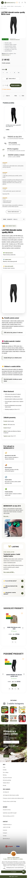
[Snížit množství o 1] (3, 85)
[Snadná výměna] (13, 479)
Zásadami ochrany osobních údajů (11, 746)
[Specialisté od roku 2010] (13, 455)
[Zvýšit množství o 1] (7, 85)
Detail (14, 638)
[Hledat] (19, 2)
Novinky (4, 785)
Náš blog (4, 775)
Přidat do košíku (15, 85)
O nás (4, 767)
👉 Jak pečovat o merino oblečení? (13, 593)
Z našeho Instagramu (15, 703)
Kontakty (4, 769)
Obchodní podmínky (7, 780)
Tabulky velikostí (6, 782)
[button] (2, 119)
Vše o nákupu (5, 772)
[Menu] (2, 2)
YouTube (4, 835)
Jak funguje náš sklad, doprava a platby (11, 795)
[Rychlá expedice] (13, 467)
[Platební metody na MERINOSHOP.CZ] (9, 846)
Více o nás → (6, 516)
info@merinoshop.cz (7, 824)
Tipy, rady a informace (7, 777)
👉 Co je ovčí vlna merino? (13, 581)
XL (18, 688)
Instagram (5, 833)
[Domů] (2, 5)
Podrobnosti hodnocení (15, 39)
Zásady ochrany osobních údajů (9, 801)
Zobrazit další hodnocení (13, 211)
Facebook (5, 830)
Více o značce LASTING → (9, 572)
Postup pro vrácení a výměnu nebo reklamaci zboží (13, 798)
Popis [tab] (4, 219)
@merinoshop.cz (6, 838)
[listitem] (14, 119)
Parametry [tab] (9, 219)
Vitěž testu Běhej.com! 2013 (8, 816)
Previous (4, 627)
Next (22, 627)
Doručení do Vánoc (7, 809)
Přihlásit (6, 756)
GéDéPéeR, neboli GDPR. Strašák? (10, 813)
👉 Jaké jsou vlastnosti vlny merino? (13, 586)
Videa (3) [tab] (15, 219)
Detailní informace (5, 55)
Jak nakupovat (6, 792)
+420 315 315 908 (6, 827)
